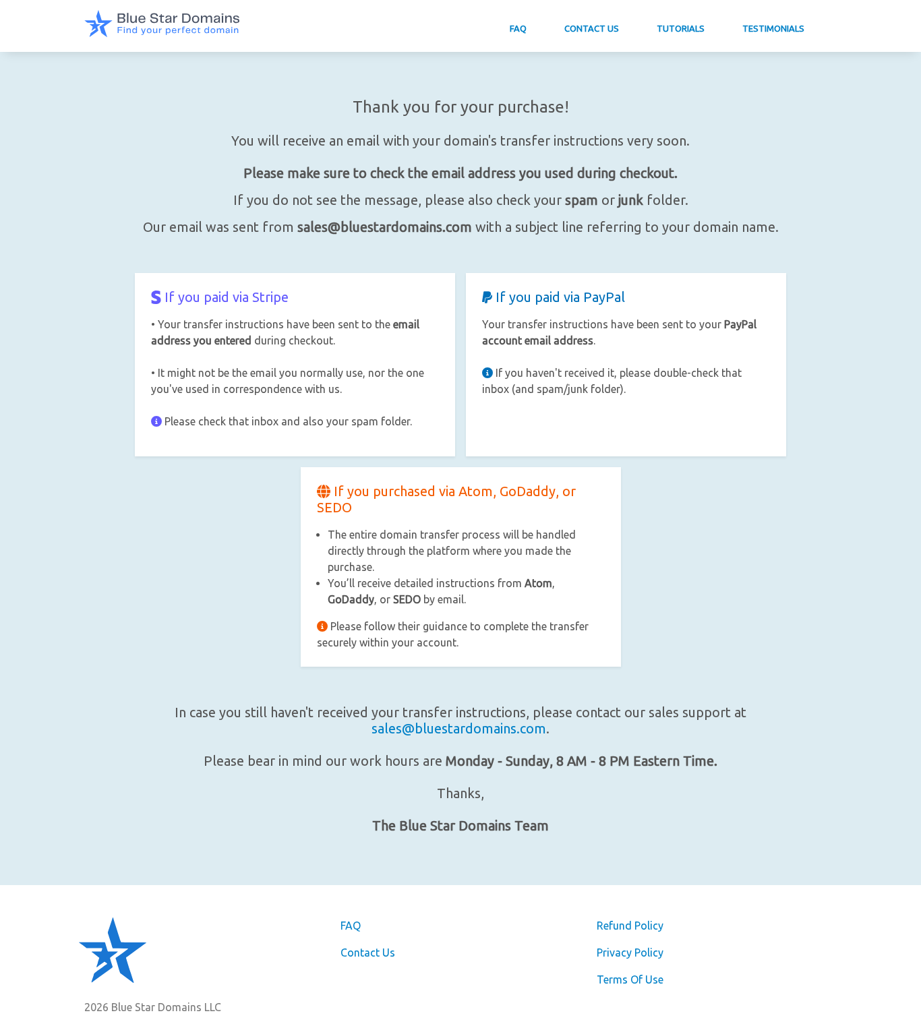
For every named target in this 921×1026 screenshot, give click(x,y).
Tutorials (681, 28)
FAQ (518, 28)
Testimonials (773, 28)
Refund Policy (630, 925)
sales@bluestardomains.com (459, 728)
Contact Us (591, 28)
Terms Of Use (630, 979)
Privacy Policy (630, 952)
